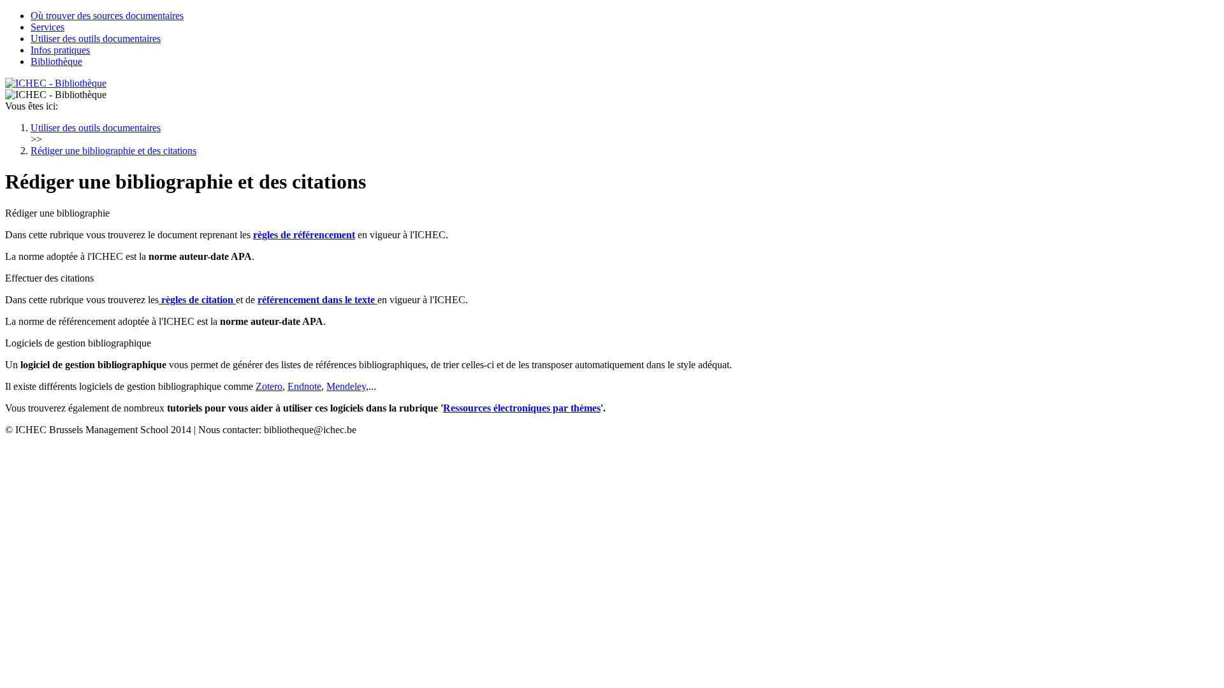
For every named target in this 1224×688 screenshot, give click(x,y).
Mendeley (346, 386)
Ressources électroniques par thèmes (522, 408)
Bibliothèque (56, 61)
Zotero (269, 386)
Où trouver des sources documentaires (107, 15)
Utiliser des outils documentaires (96, 38)
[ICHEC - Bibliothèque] (55, 83)
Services (47, 27)
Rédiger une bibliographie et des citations (113, 150)
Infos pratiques (60, 50)
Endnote (304, 386)
